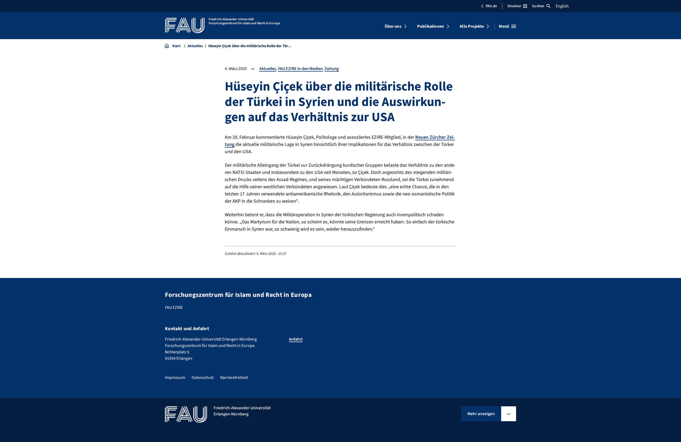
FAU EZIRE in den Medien (300, 69)
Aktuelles (267, 69)
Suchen (538, 6)
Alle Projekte (472, 26)
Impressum (175, 377)
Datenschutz (203, 377)
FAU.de (491, 6)
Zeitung (332, 69)
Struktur (514, 6)
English (562, 6)
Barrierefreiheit (234, 377)
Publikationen (430, 26)
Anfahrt (296, 339)
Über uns (393, 26)
